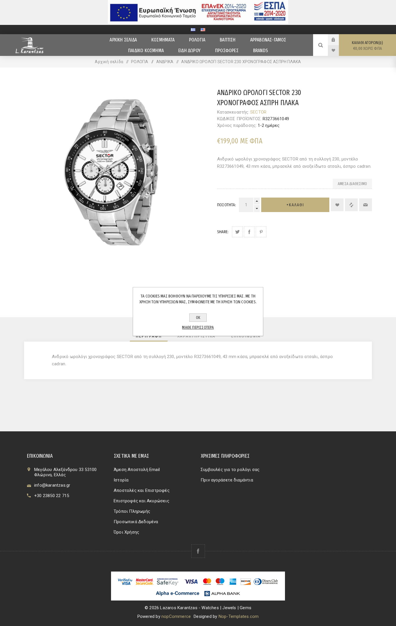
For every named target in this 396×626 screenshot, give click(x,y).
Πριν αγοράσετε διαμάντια (227, 480)
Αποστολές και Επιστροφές (142, 490)
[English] (203, 29)
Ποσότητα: (226, 204)
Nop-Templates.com (239, 616)
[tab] (149, 336)
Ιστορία (121, 480)
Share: (222, 231)
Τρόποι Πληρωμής (132, 511)
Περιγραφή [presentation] (149, 336)
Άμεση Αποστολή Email (137, 469)
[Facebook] (198, 551)
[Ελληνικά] (193, 29)
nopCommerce (176, 616)
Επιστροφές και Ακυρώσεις (141, 500)
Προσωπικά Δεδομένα (136, 521)
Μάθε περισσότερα (198, 327)
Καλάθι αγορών (367, 45)
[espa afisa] (198, 22)
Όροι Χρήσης (126, 532)
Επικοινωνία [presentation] (246, 336)
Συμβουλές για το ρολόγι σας (230, 469)
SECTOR (258, 112)
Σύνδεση (338, 39)
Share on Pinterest (261, 232)
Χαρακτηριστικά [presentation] (196, 336)
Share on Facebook (249, 232)
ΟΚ (198, 317)
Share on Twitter (237, 232)
